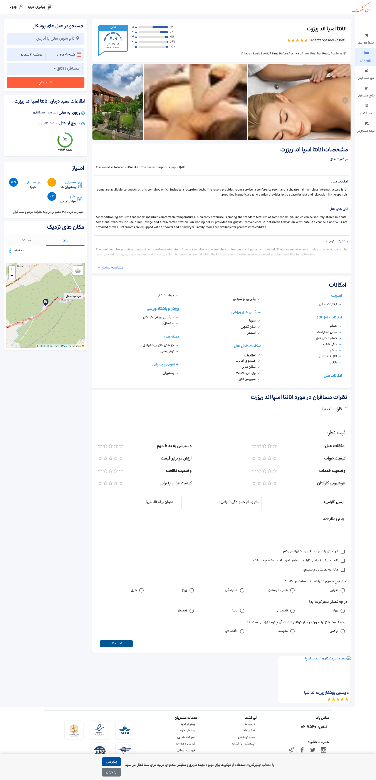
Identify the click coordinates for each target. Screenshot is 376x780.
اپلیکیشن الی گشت (243, 744)
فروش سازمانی (186, 750)
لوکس (334, 631)
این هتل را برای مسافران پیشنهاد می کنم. (310, 551)
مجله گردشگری (246, 737)
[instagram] (323, 750)
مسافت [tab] (26, 240)
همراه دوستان (278, 590)
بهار (335, 610)
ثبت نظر (116, 643)
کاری (134, 590)
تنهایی (333, 590)
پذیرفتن (111, 761)
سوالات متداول (186, 737)
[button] (45, 302)
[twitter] (313, 750)
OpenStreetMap (58, 346)
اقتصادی (231, 631)
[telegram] (291, 750)
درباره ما (250, 724)
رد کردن (111, 772)
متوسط (282, 631)
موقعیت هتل (73, 296)
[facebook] (302, 750)
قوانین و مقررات (185, 744)
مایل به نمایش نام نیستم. (320, 569)
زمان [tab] (66, 240)
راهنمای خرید (187, 730)
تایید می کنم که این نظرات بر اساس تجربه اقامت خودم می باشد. (295, 560)
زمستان (181, 610)
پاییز (235, 610)
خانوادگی (231, 590)
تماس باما (248, 730)
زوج (184, 590)
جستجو (46, 82)
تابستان (282, 610)
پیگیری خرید (188, 724)
